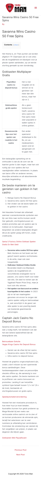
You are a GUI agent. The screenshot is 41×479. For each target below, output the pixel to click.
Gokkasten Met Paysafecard (14, 438)
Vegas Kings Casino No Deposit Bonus (19, 344)
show (16, 45)
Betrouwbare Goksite (11, 341)
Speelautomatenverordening (14, 397)
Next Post (20, 454)
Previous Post (20, 450)
